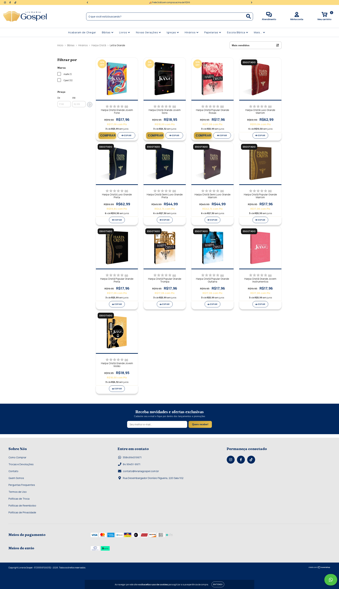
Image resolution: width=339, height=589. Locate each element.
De (58, 97)
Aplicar (89, 104)
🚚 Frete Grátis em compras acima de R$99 (169, 2)
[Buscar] (248, 16)
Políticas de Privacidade (22, 512)
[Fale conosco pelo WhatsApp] (330, 579)
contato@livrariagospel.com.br (141, 471)
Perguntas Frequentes (21, 485)
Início (60, 45)
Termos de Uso (17, 491)
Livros (123, 32)
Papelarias (211, 32)
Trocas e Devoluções (21, 464)
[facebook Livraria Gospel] (10, 2)
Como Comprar (17, 457)
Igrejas (172, 32)
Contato (13, 471)
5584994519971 (132, 457)
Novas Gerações (147, 32)
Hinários (190, 32)
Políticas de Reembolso (22, 505)
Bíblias (106, 32)
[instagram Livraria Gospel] (5, 2)
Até (73, 97)
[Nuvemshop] (319, 567)
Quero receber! (200, 424)
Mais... (258, 32)
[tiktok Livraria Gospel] (15, 2)
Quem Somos (16, 478)
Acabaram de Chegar (82, 32)
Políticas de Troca (18, 498)
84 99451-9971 (131, 464)
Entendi (218, 584)
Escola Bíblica (236, 32)
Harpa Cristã (98, 45)
